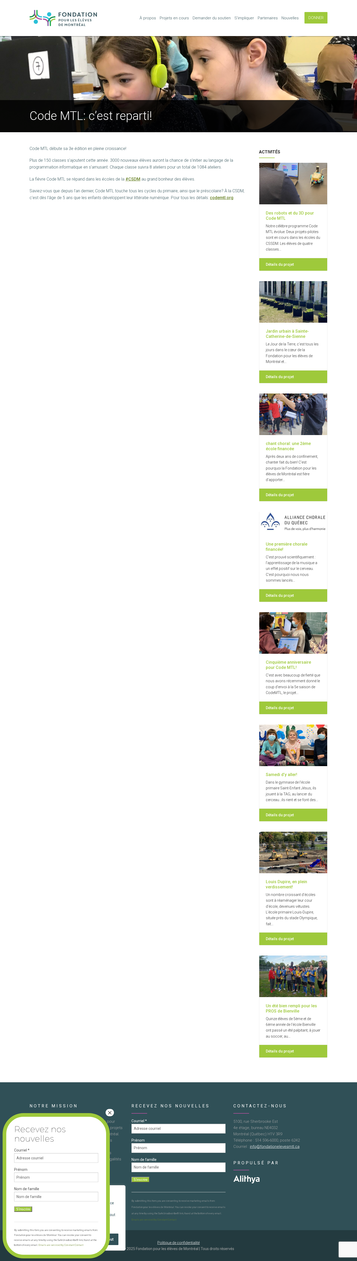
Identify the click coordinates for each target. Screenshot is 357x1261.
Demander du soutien (212, 18)
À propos (148, 18)
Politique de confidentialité (178, 1243)
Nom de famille (144, 1160)
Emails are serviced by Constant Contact (153, 1219)
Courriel (139, 1121)
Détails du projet (280, 264)
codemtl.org (221, 197)
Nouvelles (290, 18)
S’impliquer (244, 18)
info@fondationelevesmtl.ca (275, 1146)
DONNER (316, 17)
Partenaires (268, 18)
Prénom (138, 1140)
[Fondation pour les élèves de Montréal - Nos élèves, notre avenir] (64, 18)
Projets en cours (174, 18)
